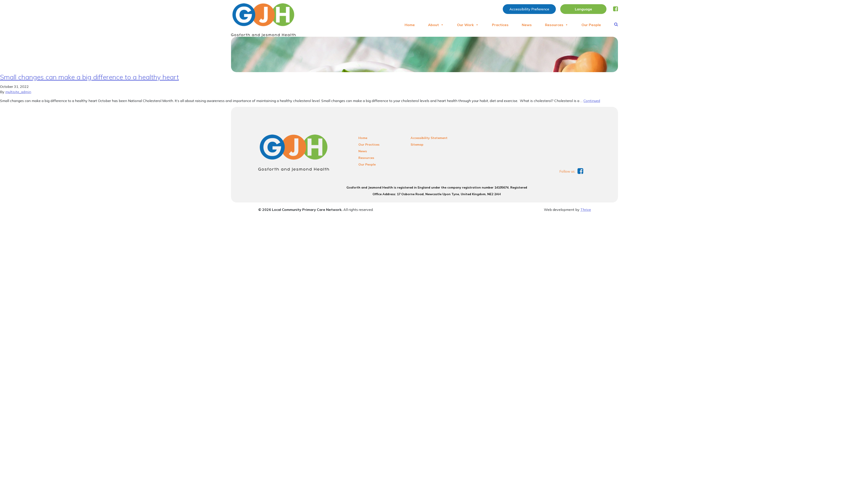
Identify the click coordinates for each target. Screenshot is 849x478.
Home (410, 25)
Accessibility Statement (429, 138)
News (527, 25)
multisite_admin (18, 92)
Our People (591, 25)
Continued (591, 100)
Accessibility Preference (529, 9)
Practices (500, 25)
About (433, 25)
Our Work (465, 25)
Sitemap (417, 144)
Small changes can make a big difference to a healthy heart (89, 77)
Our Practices (368, 144)
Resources (554, 25)
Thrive (585, 209)
